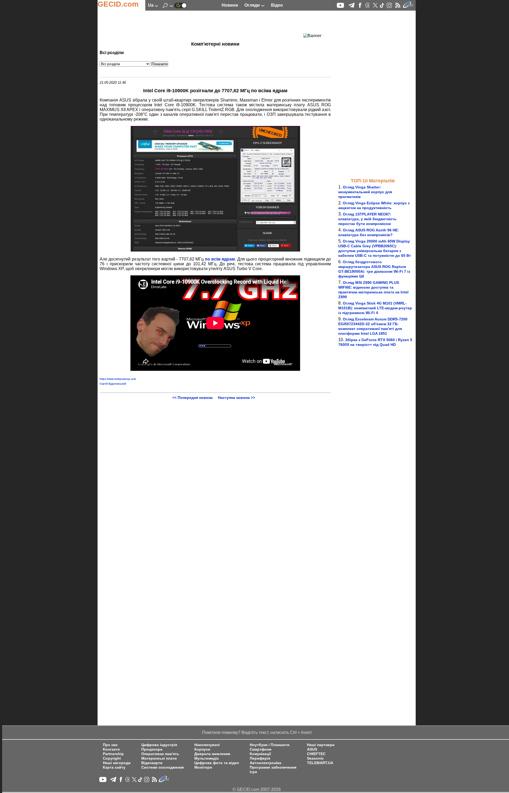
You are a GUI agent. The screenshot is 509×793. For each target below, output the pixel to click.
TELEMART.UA (320, 763)
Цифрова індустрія (159, 745)
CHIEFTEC (316, 754)
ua (151, 5)
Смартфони (260, 749)
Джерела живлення (212, 754)
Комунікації (260, 754)
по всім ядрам (220, 259)
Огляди (252, 5)
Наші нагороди (117, 763)
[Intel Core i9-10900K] (215, 250)
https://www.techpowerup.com (118, 379)
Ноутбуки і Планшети (269, 745)
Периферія (260, 758)
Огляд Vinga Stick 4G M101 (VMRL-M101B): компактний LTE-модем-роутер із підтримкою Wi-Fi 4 (375, 308)
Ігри (253, 772)
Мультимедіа (206, 758)
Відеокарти (152, 763)
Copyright (112, 758)
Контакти (111, 749)
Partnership (113, 754)
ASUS (312, 749)
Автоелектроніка (265, 763)
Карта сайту (114, 767)
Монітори (203, 767)
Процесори (152, 749)
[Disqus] (215, 466)
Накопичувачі (207, 745)
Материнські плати (159, 758)
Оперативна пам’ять (160, 754)
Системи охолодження (162, 767)
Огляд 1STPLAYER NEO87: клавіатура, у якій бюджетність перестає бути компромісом (367, 219)
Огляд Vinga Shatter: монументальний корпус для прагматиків (365, 192)
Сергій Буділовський (113, 383)
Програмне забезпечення (273, 767)
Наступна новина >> (236, 397)
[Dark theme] (180, 5)
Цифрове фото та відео (216, 763)
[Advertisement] (205, 25)
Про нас (110, 745)
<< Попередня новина (192, 397)
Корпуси (202, 749)
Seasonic (315, 758)
